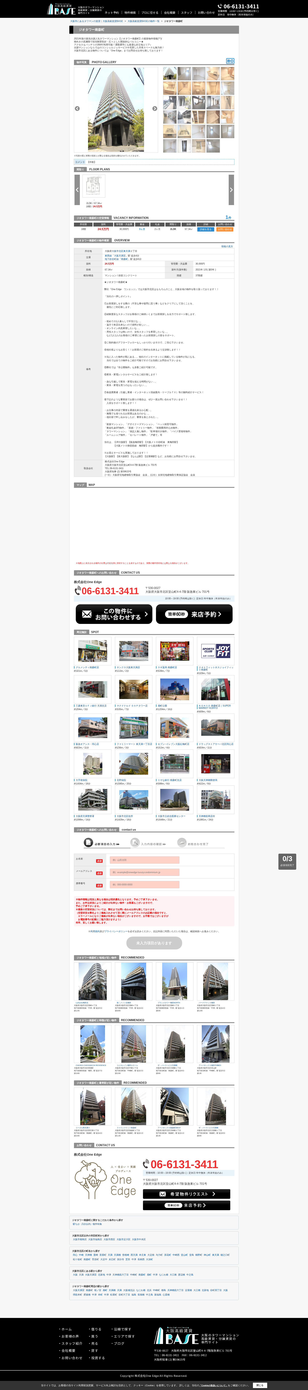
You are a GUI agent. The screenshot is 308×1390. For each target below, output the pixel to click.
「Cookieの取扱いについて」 (213, 1385)
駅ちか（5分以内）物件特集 (87, 1224)
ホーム (66, 1329)
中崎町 (133, 1275)
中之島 (189, 1275)
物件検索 (130, 12)
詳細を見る (206, 229)
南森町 (124, 259)
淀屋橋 (188, 1290)
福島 (134, 1295)
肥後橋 (87, 1295)
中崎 (81, 1255)
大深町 (149, 1259)
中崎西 (176, 1255)
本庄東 (142, 1255)
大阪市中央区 (139, 1239)
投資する (98, 1357)
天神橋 (88, 1255)
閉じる (259, 1385)
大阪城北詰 (129, 1290)
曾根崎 (125, 1255)
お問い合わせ (206, 12)
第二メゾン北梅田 (124, 1003)
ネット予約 (112, 12)
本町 (100, 1295)
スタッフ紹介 (72, 1343)
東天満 (126, 251)
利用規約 (95, 931)
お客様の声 (70, 1336)
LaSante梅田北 (82, 1003)
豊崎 (95, 1255)
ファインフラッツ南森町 (126, 1128)
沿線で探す (123, 1329)
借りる (96, 1329)
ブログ (119, 1343)
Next (154, 108)
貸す (94, 1350)
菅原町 (95, 1259)
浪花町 (167, 1255)
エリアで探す (124, 1336)
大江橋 (173, 1275)
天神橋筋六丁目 (120, 1275)
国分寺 (120, 1259)
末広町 (112, 1259)
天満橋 (117, 1255)
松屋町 (113, 1295)
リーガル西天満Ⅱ (83, 1128)
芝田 (127, 1259)
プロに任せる (149, 12)
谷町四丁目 (216, 1290)
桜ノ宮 (97, 1290)
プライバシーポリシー (116, 931)
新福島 (157, 1295)
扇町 (149, 1275)
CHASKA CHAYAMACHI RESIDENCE (91, 1065)
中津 (134, 1259)
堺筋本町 (77, 1295)
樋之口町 (225, 1255)
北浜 (149, 1290)
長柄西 (141, 1259)
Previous (77, 108)
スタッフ (186, 12)
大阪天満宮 (120, 255)
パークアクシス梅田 (207, 1003)
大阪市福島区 (95, 1239)
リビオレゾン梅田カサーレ (127, 1065)
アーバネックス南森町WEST (169, 1128)
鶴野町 (198, 1255)
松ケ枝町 (77, 1259)
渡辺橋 (181, 1275)
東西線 (108, 255)
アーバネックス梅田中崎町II (210, 1065)
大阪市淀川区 (123, 1239)
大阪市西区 (109, 1239)
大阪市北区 (117, 251)
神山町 (207, 1255)
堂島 (191, 1255)
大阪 (75, 1275)
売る (94, 1343)
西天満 (134, 1255)
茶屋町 (102, 1255)
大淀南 (150, 1255)
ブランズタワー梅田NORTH (169, 1003)
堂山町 (184, 1255)
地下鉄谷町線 (112, 259)
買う (94, 1336)
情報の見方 (227, 246)
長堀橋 (141, 1295)
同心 (75, 1255)
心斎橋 (166, 1295)
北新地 (101, 1275)
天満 (110, 1255)
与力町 (159, 1255)
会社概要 (169, 12)
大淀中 (103, 1259)
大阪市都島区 (80, 1239)
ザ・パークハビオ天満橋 (167, 1065)
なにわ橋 (163, 1275)
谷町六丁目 (124, 1295)
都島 (163, 1290)
